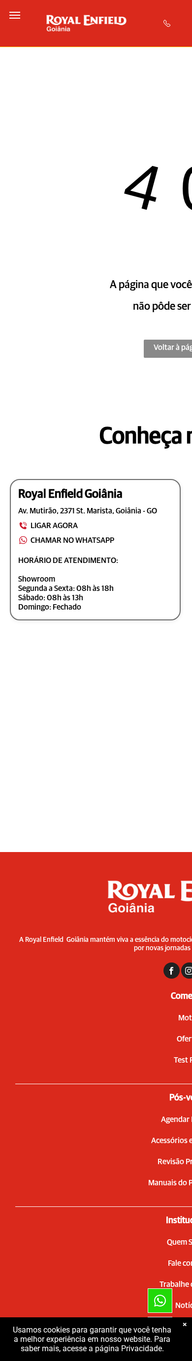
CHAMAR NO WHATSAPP (72, 540)
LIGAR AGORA (54, 526)
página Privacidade (128, 1348)
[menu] (15, 15)
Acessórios (169, 1141)
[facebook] (171, 971)
